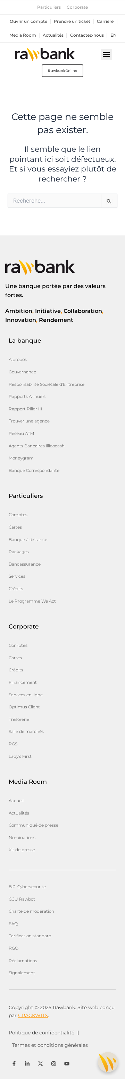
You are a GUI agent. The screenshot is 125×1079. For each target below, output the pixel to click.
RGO (13, 948)
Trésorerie (19, 719)
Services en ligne (26, 694)
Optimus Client (24, 706)
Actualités (53, 35)
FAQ (13, 923)
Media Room (22, 35)
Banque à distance (28, 539)
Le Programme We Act (32, 601)
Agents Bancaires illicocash (37, 445)
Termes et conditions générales (50, 1045)
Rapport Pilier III (25, 408)
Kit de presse (22, 849)
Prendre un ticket (72, 21)
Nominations (22, 837)
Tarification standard (30, 935)
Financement (23, 682)
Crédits (16, 588)
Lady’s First (20, 756)
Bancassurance (25, 564)
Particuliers (49, 7)
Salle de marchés (26, 731)
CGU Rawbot (22, 899)
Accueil (16, 800)
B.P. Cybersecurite (27, 886)
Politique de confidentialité (41, 1033)
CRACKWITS (33, 1015)
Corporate (77, 7)
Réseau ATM (21, 433)
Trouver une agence (29, 421)
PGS (13, 743)
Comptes (18, 514)
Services (17, 576)
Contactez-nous (87, 35)
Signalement (22, 972)
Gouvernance (22, 371)
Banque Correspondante (34, 470)
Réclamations (23, 960)
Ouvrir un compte (28, 21)
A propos (18, 359)
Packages (19, 551)
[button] (106, 54)
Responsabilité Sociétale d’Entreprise (46, 384)
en (113, 35)
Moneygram (21, 458)
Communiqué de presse (33, 825)
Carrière (105, 21)
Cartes (15, 527)
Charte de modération (31, 911)
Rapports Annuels (27, 396)
